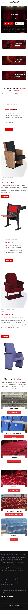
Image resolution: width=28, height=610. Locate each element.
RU (19, 607)
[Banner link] (14, 44)
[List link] (14, 590)
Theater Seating (14, 490)
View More (9, 129)
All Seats (14, 539)
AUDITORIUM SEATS (14, 21)
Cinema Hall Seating (14, 461)
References (14, 25)
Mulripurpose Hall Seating (14, 514)
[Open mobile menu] (2, 2)
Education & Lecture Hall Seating (14, 437)
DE (21, 607)
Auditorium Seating (14, 412)
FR (12, 607)
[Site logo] (14, 2)
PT (16, 607)
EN (10, 607)
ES (14, 607)
